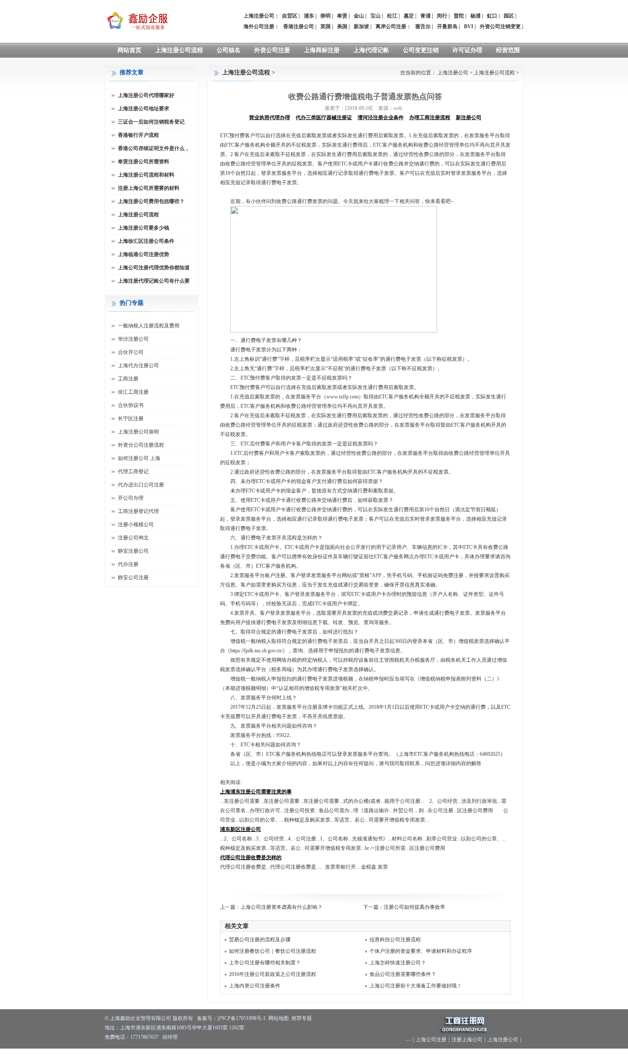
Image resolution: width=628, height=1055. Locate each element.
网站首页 (129, 50)
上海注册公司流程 (179, 50)
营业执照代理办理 (269, 118)
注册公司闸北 (133, 538)
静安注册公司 (133, 551)
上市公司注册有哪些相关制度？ (265, 963)
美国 (342, 26)
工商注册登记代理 (138, 511)
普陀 (459, 16)
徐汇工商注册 (133, 392)
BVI (468, 26)
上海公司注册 (431, 1040)
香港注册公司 (298, 26)
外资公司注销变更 (500, 26)
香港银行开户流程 (138, 135)
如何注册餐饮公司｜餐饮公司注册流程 (272, 951)
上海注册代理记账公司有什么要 (154, 281)
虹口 (492, 16)
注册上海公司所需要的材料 (148, 188)
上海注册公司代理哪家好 (146, 95)
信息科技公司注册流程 (395, 940)
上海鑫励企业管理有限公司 (140, 1018)
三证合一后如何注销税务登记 (151, 122)
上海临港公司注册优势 (143, 254)
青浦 (425, 16)
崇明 (325, 16)
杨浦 (475, 16)
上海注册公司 (452, 73)
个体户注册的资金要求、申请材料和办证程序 (421, 951)
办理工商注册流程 (429, 118)
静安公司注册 (133, 578)
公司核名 (229, 50)
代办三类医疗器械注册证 (324, 118)
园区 (509, 16)
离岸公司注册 (391, 26)
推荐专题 (301, 1018)
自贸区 (289, 16)
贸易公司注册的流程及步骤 (260, 940)
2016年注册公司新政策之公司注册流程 (272, 974)
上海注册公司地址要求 (143, 109)
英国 (325, 26)
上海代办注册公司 (138, 365)
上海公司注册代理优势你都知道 (154, 268)
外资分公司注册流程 (141, 445)
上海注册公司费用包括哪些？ (151, 201)
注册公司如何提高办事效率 (414, 907)
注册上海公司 (467, 1040)
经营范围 (508, 50)
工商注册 (128, 379)
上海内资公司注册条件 (254, 986)
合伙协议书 (131, 405)
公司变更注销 (421, 50)
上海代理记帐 (371, 50)
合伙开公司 (131, 352)
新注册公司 (468, 118)
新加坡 (361, 26)
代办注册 (128, 564)
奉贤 (342, 16)
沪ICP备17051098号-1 (241, 1018)
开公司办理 (131, 498)
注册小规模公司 (136, 525)
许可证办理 (467, 50)
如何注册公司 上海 (139, 458)
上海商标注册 (322, 50)
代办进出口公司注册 (141, 485)
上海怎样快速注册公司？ (398, 963)
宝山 (375, 16)
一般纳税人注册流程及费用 (148, 326)
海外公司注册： (261, 26)
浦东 (309, 16)
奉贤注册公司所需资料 (143, 162)
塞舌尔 (423, 26)
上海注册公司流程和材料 (146, 175)
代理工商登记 (133, 471)
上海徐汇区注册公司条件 (146, 241)
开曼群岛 (447, 26)
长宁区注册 (131, 418)
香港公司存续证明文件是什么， (154, 148)
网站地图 (278, 1018)
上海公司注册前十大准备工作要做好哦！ (416, 986)
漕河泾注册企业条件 (381, 118)
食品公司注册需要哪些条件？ (403, 974)
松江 (392, 16)
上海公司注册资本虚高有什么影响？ (282, 907)
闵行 (442, 16)
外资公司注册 (272, 50)
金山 (359, 16)
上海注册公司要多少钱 (143, 228)
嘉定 (409, 16)
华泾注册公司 (133, 339)
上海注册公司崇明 (138, 432)
